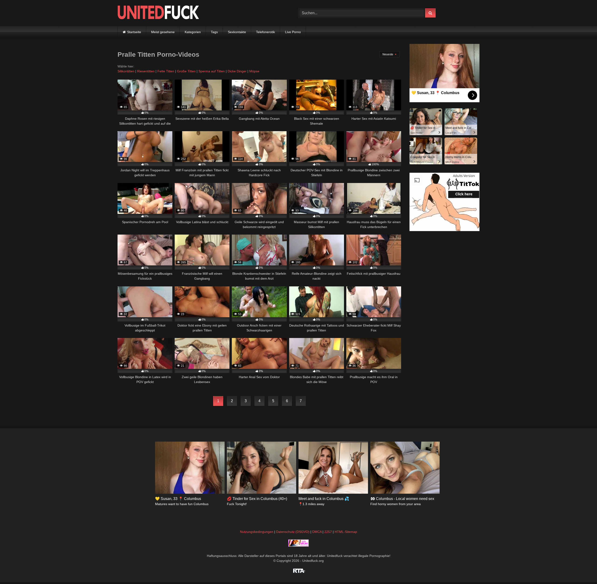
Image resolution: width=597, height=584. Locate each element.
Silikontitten (126, 71)
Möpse (254, 71)
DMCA (317, 532)
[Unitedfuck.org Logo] (158, 13)
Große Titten (186, 71)
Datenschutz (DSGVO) (292, 532)
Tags (214, 32)
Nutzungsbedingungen (256, 532)
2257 (328, 532)
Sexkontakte (237, 32)
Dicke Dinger (237, 71)
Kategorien (193, 32)
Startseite (134, 32)
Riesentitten (146, 71)
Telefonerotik (265, 32)
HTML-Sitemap (346, 532)
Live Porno (293, 32)
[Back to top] (582, 570)
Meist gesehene (163, 32)
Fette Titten (165, 71)
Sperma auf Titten (211, 71)
